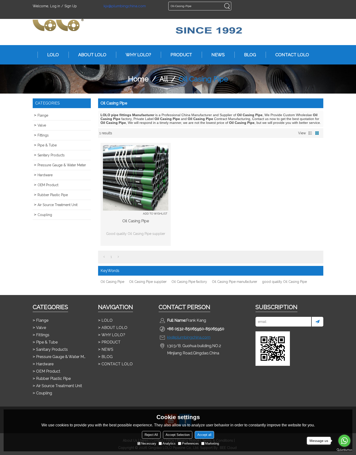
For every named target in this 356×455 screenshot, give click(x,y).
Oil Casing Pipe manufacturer (234, 282)
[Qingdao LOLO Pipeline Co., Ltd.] (58, 25)
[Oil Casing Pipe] (135, 178)
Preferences (190, 443)
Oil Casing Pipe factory (189, 282)
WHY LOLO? (138, 54)
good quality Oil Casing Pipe (284, 282)
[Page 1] (104, 256)
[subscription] (317, 322)
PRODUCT (181, 54)
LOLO (53, 54)
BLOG (250, 54)
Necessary (148, 443)
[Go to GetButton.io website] (344, 450)
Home (138, 79)
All (163, 79)
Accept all (204, 435)
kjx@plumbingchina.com (125, 6)
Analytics (169, 443)
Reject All (151, 435)
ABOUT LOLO (92, 54)
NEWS (218, 54)
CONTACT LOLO (292, 54)
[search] (227, 6)
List (310, 133)
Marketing (212, 443)
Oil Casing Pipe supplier (148, 282)
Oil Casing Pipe (135, 221)
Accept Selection (178, 435)
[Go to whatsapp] (344, 441)
